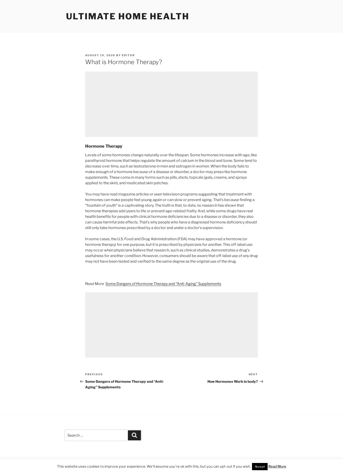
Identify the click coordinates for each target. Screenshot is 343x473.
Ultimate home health (127, 16)
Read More (277, 466)
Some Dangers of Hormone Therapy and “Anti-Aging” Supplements (163, 284)
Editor (128, 55)
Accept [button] (260, 466)
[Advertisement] (171, 104)
